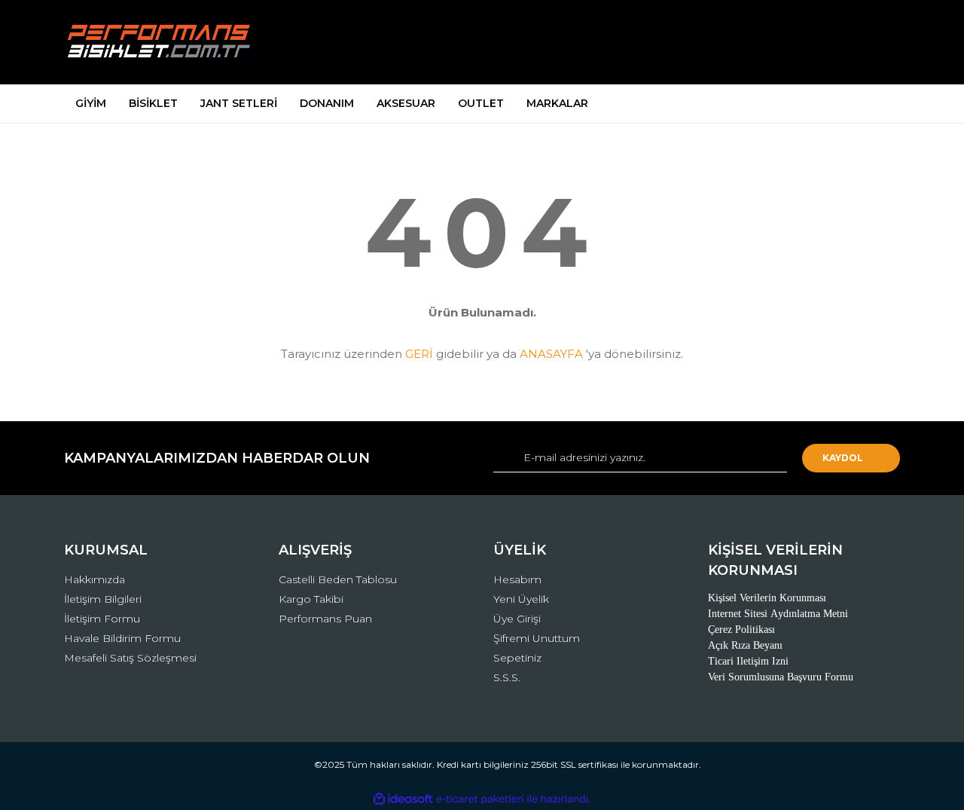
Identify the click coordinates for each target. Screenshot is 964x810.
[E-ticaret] (480, 798)
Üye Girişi (517, 618)
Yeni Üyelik (521, 599)
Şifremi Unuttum (536, 638)
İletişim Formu (102, 618)
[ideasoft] (403, 799)
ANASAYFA (551, 354)
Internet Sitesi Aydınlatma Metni (778, 613)
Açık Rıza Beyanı (745, 645)
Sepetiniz (517, 658)
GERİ (419, 354)
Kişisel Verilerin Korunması (767, 598)
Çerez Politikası (741, 629)
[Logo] (160, 42)
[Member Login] (804, 42)
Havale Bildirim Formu (122, 638)
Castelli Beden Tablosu (338, 579)
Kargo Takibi (311, 599)
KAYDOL (842, 457)
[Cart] (882, 42)
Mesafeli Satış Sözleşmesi (130, 658)
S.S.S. (506, 677)
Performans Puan (325, 618)
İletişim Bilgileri (103, 599)
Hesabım (517, 579)
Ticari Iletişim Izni (748, 661)
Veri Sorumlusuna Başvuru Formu (780, 677)
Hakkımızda (94, 579)
